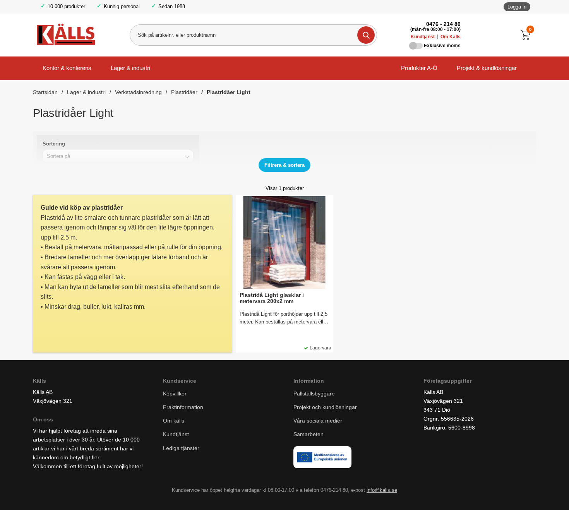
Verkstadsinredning (138, 92)
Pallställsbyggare (314, 393)
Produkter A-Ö (419, 68)
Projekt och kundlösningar (325, 407)
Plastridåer (184, 92)
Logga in (516, 7)
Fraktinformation (183, 407)
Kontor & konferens (67, 68)
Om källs (173, 421)
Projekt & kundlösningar (487, 68)
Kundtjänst (423, 36)
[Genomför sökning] (366, 35)
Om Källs (450, 36)
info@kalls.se (382, 490)
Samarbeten (309, 434)
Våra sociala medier (317, 421)
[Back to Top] (522, 492)
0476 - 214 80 (443, 24)
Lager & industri (130, 68)
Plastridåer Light (228, 92)
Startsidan (45, 92)
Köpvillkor (175, 393)
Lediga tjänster (181, 448)
